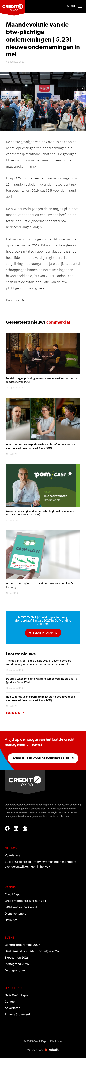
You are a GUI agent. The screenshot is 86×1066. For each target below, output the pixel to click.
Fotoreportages (15, 970)
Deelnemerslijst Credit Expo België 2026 (32, 951)
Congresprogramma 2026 (22, 945)
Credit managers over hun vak (25, 901)
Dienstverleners (15, 913)
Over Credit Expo (16, 995)
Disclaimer (56, 1041)
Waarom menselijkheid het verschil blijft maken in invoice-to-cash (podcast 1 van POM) (41, 512)
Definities (11, 920)
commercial (58, 322)
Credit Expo (12, 894)
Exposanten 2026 (17, 957)
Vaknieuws (12, 855)
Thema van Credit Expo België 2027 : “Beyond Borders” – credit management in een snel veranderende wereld (40, 662)
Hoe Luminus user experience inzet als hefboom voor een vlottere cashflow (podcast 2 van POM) (40, 446)
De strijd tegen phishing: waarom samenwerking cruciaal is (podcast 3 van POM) (41, 380)
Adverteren (12, 1008)
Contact (10, 1001)
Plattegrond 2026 (17, 964)
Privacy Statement (17, 1014)
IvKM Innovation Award (21, 907)
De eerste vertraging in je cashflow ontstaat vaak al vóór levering (39, 585)
